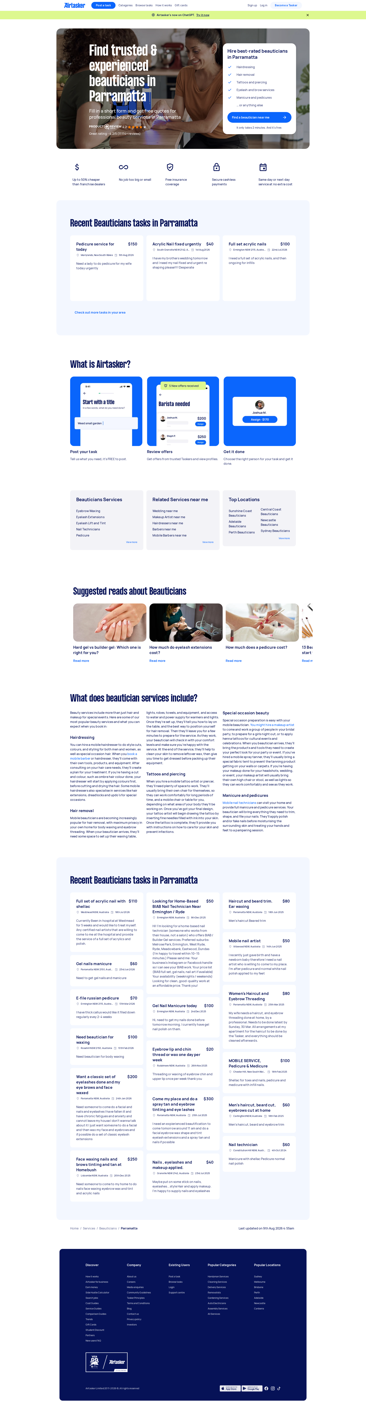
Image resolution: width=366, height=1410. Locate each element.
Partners (90, 1335)
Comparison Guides (96, 1314)
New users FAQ (93, 1340)
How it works (92, 1276)
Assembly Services (217, 1308)
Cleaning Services (217, 1281)
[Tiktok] (279, 1388)
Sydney (258, 1276)
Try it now (202, 15)
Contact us (133, 1314)
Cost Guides (92, 1303)
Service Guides (93, 1308)
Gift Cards (91, 1324)
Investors (132, 1324)
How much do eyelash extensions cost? (180, 650)
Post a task (103, 5)
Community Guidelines (139, 1292)
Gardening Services (218, 1297)
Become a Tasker (286, 5)
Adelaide (258, 1297)
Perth (257, 1292)
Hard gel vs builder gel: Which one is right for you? (107, 650)
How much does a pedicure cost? (256, 647)
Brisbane (258, 1287)
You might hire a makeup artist (272, 725)
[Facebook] (266, 1388)
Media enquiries (135, 1287)
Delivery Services (217, 1287)
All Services (214, 1314)
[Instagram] (273, 1389)
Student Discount (95, 1330)
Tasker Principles (135, 1297)
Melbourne (259, 1281)
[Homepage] (74, 5)
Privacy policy (134, 1319)
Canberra (259, 1308)
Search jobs (92, 1297)
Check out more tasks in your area (100, 312)
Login (171, 1287)
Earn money (92, 1287)
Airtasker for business (97, 1281)
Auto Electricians (217, 1303)
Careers (131, 1281)
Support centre (177, 1292)
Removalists (214, 1292)
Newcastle (259, 1303)
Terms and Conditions (138, 1303)
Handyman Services (218, 1276)
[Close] (308, 15)
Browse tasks (175, 1281)
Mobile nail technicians (239, 803)
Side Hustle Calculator (97, 1292)
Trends (89, 1319)
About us (131, 1276)
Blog (129, 1308)
